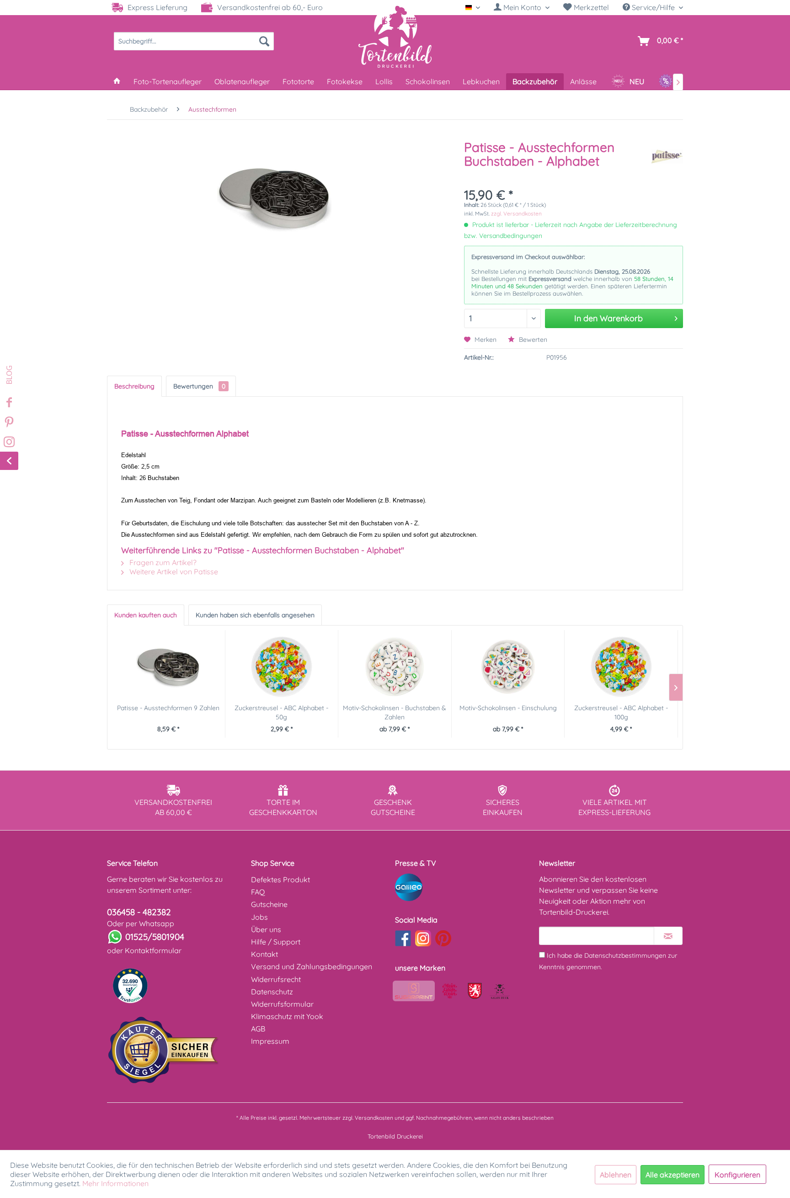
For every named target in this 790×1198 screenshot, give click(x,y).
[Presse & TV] (464, 887)
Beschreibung (134, 386)
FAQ (258, 891)
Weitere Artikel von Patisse (173, 571)
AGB (258, 1028)
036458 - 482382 (139, 912)
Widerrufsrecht (276, 979)
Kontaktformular (153, 950)
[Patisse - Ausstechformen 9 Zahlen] (168, 667)
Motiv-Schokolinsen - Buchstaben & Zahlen (394, 712)
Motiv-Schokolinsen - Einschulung (508, 708)
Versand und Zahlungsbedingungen (311, 966)
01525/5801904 (154, 936)
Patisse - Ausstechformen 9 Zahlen (168, 708)
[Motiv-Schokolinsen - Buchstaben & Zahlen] (395, 667)
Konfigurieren (737, 1174)
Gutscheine (269, 904)
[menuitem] (521, 7)
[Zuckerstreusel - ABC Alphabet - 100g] (621, 667)
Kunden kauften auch (145, 615)
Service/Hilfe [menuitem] (653, 7)
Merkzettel (590, 7)
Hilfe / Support (275, 941)
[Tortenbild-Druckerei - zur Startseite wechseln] (395, 36)
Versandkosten (374, 1117)
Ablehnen (615, 1174)
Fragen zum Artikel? (162, 562)
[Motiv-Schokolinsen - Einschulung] (508, 667)
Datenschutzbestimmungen (625, 955)
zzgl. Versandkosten (516, 213)
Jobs (259, 917)
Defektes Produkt (280, 879)
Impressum (270, 1041)
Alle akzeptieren (672, 1174)
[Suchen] (264, 41)
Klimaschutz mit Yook (287, 1016)
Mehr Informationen (115, 1183)
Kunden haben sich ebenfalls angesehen (255, 615)
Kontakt (264, 954)
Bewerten (532, 339)
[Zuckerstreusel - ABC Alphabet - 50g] (282, 667)
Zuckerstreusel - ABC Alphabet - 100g (621, 712)
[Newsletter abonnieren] (668, 936)
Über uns (266, 929)
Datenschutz (272, 991)
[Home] (117, 81)
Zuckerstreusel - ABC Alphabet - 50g (281, 712)
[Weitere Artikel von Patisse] (667, 156)
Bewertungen (199, 386)
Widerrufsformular (282, 1004)
